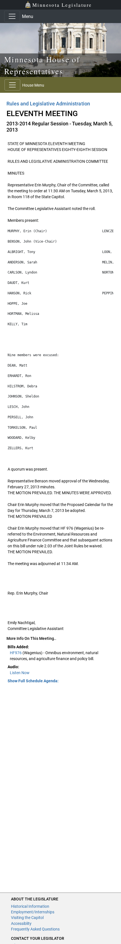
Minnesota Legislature (62, 4)
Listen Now (20, 672)
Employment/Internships (32, 912)
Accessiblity (21, 923)
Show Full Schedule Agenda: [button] (33, 681)
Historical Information (30, 906)
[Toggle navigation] (12, 16)
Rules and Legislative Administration (48, 104)
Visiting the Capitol (27, 917)
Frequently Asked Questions (35, 929)
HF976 (16, 653)
